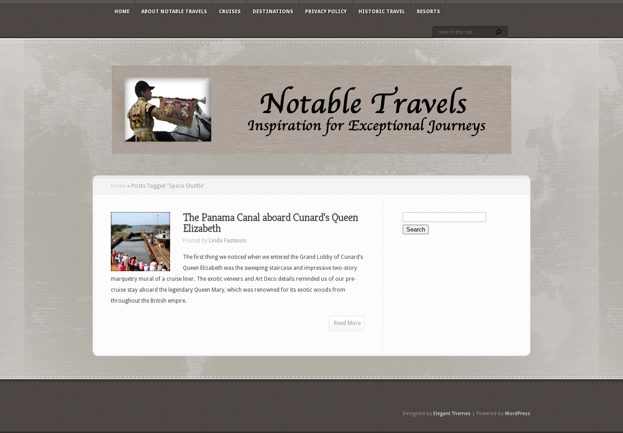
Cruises (230, 12)
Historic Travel (381, 12)
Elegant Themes (452, 414)
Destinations (273, 12)
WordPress (517, 414)
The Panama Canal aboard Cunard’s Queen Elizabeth (270, 223)
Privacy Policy (326, 12)
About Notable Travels (174, 12)
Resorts (428, 12)
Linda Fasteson (228, 240)
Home (122, 12)
